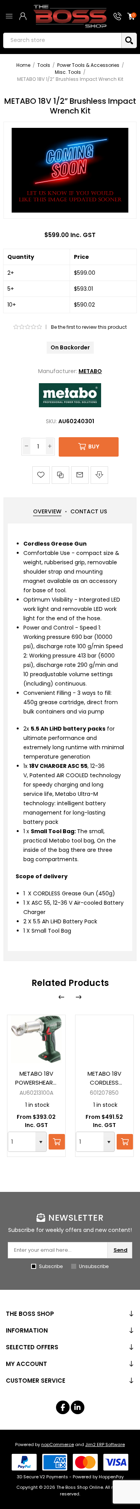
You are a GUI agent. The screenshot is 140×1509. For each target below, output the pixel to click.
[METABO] (70, 405)
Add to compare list (60, 475)
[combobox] (21, 1141)
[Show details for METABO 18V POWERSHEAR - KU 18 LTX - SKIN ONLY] (36, 1039)
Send (121, 1250)
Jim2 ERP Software (105, 1444)
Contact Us (88, 511)
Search (129, 40)
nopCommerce (57, 1444)
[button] (40, 1141)
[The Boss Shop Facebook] (63, 1407)
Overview (47, 511)
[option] (36, 1086)
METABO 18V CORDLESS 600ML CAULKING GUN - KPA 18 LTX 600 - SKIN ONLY (104, 1078)
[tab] (47, 512)
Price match (99, 475)
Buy (93, 446)
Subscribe (51, 1266)
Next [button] (78, 997)
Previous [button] (61, 997)
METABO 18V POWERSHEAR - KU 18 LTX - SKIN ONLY (36, 1078)
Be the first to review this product (89, 327)
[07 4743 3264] (117, 16)
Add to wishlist (41, 475)
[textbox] (62, 40)
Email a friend (80, 475)
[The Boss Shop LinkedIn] (77, 1407)
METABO (90, 371)
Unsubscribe (93, 1266)
